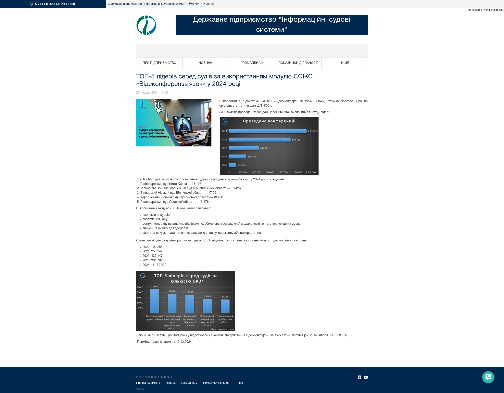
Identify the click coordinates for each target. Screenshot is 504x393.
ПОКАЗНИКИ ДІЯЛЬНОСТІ (298, 63)
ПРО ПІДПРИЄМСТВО (159, 63)
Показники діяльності (217, 383)
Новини (171, 383)
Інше (240, 383)
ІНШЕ (344, 63)
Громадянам (189, 383)
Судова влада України (55, 4)
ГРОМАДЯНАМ (252, 63)
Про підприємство (148, 383)
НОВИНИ (206, 63)
